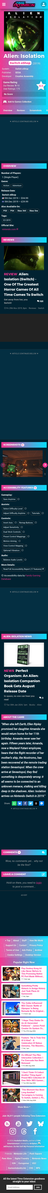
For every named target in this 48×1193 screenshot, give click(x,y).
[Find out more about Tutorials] (43, 513)
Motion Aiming (10, 541)
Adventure (17, 185)
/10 (17, 85)
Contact (23, 945)
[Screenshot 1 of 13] (23, 463)
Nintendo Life (20, 1153)
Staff (24, 940)
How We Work (36, 940)
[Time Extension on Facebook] (35, 1132)
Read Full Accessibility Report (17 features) (22, 569)
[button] (45, 465)
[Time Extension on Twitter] (30, 1124)
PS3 (5, 211)
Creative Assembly (24, 76)
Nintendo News (39, 1158)
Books (32, 705)
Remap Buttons (26, 523)
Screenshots (36, 110)
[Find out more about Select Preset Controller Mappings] (28, 536)
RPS (38, 1168)
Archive (38, 950)
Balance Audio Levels (12, 560)
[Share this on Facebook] (25, 803)
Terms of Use (12, 950)
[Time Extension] (24, 4)
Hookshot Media (21, 1141)
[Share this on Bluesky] (19, 803)
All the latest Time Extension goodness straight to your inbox (24, 1180)
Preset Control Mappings (14, 536)
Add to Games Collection (19, 102)
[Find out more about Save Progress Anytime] (18, 499)
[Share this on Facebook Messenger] (41, 803)
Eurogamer (24, 1163)
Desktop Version (33, 955)
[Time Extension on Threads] (24, 1132)
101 (41, 301)
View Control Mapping (13, 546)
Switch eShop (21, 69)
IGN (14, 1163)
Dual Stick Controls (12, 532)
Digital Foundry (22, 1158)
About (16, 940)
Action (6, 185)
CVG (31, 1168)
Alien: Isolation (24, 59)
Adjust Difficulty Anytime (14, 513)
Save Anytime (9, 499)
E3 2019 (6, 220)
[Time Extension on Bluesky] (41, 1124)
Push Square (36, 1153)
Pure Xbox (7, 1158)
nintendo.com (9, 229)
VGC (34, 1163)
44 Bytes (33, 1143)
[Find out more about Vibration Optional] (22, 550)
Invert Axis (8, 523)
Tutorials (36, 513)
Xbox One (33, 211)
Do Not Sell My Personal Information (29, 1146)
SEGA (18, 72)
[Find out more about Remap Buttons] (36, 522)
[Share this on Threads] (36, 803)
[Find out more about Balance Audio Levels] (25, 559)
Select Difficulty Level (13, 509)
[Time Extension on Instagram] (13, 1132)
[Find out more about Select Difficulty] (25, 508)
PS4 (12, 211)
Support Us (11, 945)
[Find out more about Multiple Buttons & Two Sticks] (24, 532)
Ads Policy (27, 950)
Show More (23, 1107)
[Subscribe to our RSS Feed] (7, 1124)
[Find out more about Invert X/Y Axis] (16, 522)
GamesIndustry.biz (17, 1168)
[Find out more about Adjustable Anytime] (28, 513)
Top (8, 940)
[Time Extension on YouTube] (18, 1124)
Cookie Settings (14, 955)
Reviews (21, 110)
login (39, 882)
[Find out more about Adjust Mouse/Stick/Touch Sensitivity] (22, 527)
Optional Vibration (11, 550)
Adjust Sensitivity (11, 527)
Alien (39, 705)
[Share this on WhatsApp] (14, 803)
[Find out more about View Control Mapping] (26, 545)
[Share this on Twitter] (30, 803)
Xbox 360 (21, 211)
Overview (7, 110)
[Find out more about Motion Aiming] (19, 541)
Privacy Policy (36, 945)
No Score (8, 94)
